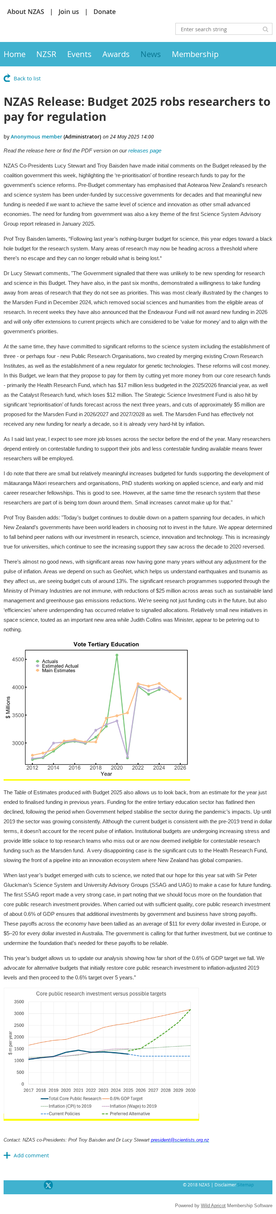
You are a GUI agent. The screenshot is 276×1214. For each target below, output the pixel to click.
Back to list (27, 78)
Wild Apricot (213, 1205)
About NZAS (25, 11)
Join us (69, 11)
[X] (48, 1184)
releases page (144, 150)
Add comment (31, 1155)
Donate (104, 11)
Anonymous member (36, 136)
